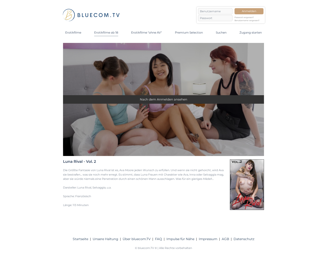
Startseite (80, 239)
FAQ (158, 239)
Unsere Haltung (105, 239)
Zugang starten (250, 32)
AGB (225, 239)
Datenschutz (243, 239)
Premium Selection (189, 32)
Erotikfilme (73, 32)
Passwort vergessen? (244, 17)
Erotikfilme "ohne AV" (146, 32)
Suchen (221, 32)
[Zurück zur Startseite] (91, 15)
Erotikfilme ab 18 (106, 32)
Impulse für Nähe (180, 239)
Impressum (208, 239)
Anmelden (249, 11)
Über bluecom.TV (137, 239)
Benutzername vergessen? (247, 20)
